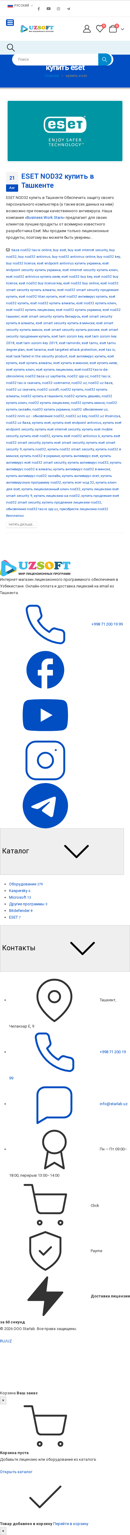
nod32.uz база (18, 423)
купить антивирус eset (79, 456)
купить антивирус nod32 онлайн (33, 476)
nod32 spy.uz (78, 376)
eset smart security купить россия (71, 330)
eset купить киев (103, 363)
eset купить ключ (20, 369)
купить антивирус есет (80, 476)
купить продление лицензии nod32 (71, 502)
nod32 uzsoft (48, 389)
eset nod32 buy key (76, 276)
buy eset (59, 250)
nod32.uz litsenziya (104, 416)
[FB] (45, 669)
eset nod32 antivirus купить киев (33, 276)
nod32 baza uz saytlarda (45, 376)
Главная (52, 76)
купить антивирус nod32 (88, 462)
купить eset (41, 423)
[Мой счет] (86, 29)
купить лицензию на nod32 (57, 496)
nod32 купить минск (88, 403)
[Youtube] (48, 9)
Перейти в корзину (70, 1523)
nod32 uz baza (100, 383)
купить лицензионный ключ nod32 (50, 489)
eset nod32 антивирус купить (83, 296)
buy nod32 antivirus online (73, 256)
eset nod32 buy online (81, 283)
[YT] (45, 714)
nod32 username (56, 383)
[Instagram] (58, 9)
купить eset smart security (63, 442)
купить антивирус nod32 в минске (81, 469)
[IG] (45, 760)
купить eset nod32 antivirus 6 (76, 436)
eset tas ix (107, 349)
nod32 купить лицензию (48, 403)
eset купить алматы (35, 363)
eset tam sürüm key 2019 (36, 343)
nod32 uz (79, 383)
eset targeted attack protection (72, 349)
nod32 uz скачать (21, 389)
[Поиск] (105, 59)
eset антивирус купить (87, 356)
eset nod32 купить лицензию (30, 310)
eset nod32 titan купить (38, 296)
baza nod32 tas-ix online (31, 250)
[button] (10, 48)
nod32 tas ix (100, 376)
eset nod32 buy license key (40, 283)
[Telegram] (68, 9)
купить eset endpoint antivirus (76, 423)
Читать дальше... (21, 524)
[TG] (45, 805)
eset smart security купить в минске (65, 323)
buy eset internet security (88, 250)
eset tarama (36, 349)
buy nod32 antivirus (34, 256)
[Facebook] (38, 9)
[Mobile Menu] (10, 22)
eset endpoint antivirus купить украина (69, 263)
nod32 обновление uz (89, 409)
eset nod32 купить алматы (52, 303)
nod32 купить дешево (82, 396)
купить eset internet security (57, 429)
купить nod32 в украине (40, 456)
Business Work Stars (45, 217)
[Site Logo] (37, 29)
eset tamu (90, 343)
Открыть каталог (16, 1471)
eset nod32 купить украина (78, 310)
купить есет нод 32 (78, 482)
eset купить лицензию (54, 369)
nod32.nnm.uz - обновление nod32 (35, 416)
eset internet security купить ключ (90, 270)
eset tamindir (69, 343)
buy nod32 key (108, 256)
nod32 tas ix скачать (23, 383)
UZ (9, 1341)
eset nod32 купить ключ (96, 303)
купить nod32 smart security (70, 449)
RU (2, 1341)
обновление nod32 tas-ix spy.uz (32, 509)
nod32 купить (71, 389)
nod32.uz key (76, 416)
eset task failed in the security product (36, 356)
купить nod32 (34, 449)
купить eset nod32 (35, 436)
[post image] (65, 131)
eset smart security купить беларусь (50, 316)
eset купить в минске (70, 363)
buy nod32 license (20, 263)
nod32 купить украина (51, 409)
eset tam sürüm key (67, 336)
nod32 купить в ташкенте (42, 396)
